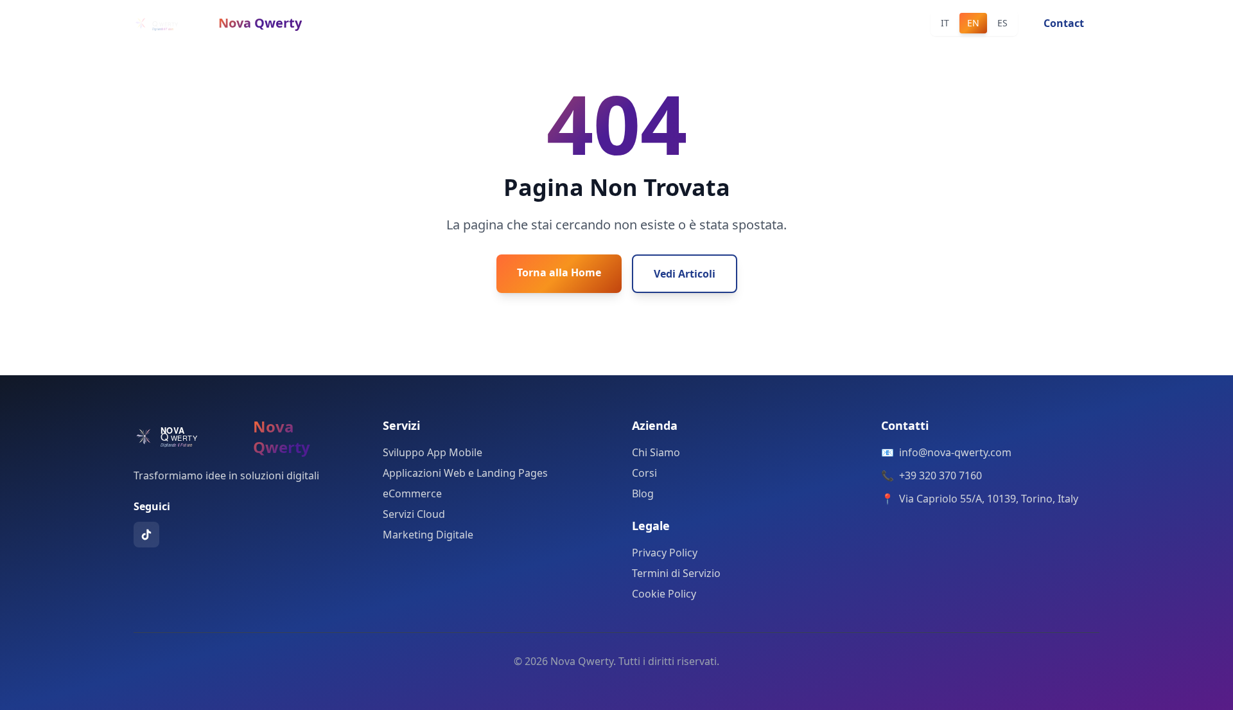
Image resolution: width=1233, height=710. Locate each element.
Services (528, 23)
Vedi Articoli (684, 274)
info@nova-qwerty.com (955, 452)
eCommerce (412, 493)
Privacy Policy (664, 553)
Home (473, 23)
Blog (643, 493)
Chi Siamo (656, 452)
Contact (755, 23)
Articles (697, 23)
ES (1002, 23)
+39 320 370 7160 (940, 475)
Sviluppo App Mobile (432, 452)
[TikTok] (146, 534)
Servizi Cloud (414, 514)
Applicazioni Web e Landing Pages (465, 473)
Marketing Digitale (428, 535)
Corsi (644, 473)
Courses (639, 23)
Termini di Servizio (676, 573)
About (584, 23)
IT (945, 23)
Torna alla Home (559, 272)
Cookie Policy (664, 594)
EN (973, 23)
